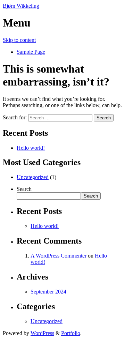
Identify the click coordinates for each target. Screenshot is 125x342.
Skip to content (19, 40)
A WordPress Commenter (58, 256)
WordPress (42, 333)
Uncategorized (33, 177)
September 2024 (48, 292)
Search (24, 189)
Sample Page (31, 52)
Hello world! (31, 148)
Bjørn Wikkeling (21, 6)
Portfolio (70, 333)
